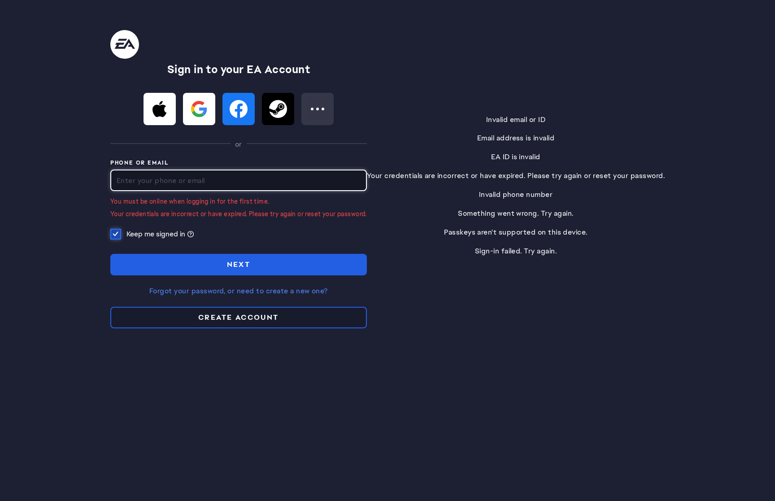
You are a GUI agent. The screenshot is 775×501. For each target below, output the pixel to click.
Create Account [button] (238, 317)
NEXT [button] (239, 264)
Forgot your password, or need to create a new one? (238, 291)
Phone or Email (139, 163)
